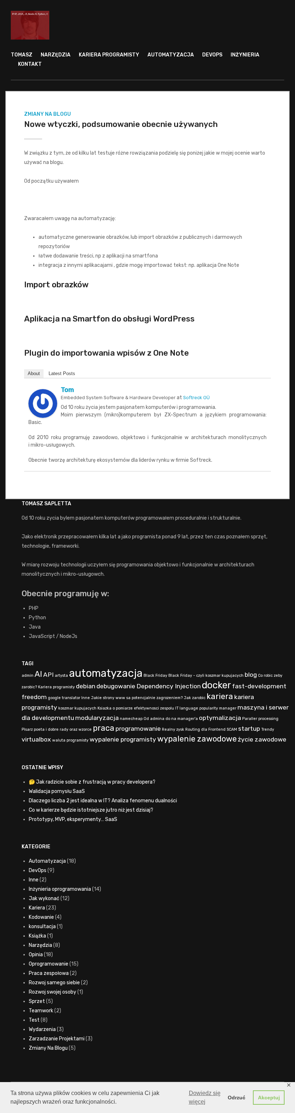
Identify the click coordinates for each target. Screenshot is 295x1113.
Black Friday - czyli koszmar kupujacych (206, 675)
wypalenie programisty (123, 739)
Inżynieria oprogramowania (60, 889)
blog (251, 674)
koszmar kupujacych (77, 708)
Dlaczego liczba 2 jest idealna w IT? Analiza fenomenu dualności (103, 801)
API (48, 674)
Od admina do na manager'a (171, 718)
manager (227, 708)
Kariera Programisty (109, 55)
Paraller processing (260, 718)
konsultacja (42, 926)
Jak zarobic (194, 697)
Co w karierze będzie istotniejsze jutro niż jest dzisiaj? (91, 810)
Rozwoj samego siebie (54, 983)
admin (27, 675)
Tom (67, 390)
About (34, 373)
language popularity (199, 708)
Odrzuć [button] (236, 1097)
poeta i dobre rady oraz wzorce (63, 729)
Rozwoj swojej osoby (52, 992)
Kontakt (30, 64)
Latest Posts (62, 373)
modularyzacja (97, 717)
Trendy (267, 729)
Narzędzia (56, 55)
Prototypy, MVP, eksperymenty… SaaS (73, 819)
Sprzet (37, 1001)
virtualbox (36, 739)
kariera (219, 696)
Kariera (37, 908)
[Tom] (42, 403)
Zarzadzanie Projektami (57, 1039)
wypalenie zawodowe (197, 739)
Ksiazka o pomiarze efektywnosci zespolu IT (137, 708)
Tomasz (21, 55)
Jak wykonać (44, 898)
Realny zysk (173, 729)
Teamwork (41, 1011)
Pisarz (27, 729)
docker (216, 685)
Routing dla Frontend (205, 729)
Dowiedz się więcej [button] (205, 1097)
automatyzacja (105, 673)
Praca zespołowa (49, 973)
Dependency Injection (168, 686)
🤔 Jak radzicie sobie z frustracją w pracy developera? (92, 782)
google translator (64, 697)
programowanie (138, 728)
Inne (85, 697)
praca (103, 728)
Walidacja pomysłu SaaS (57, 791)
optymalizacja (220, 717)
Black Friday (155, 675)
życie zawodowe (262, 739)
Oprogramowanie (48, 964)
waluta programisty (70, 740)
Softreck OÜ (196, 397)
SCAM (232, 729)
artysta (61, 675)
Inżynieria (245, 55)
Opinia (36, 955)
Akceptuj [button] (269, 1097)
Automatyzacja (171, 55)
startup (249, 728)
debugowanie (115, 686)
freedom (34, 697)
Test (34, 1020)
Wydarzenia (42, 1029)
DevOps (212, 55)
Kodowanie (41, 917)
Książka (37, 936)
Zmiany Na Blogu (47, 114)
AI (38, 674)
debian (85, 686)
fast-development (259, 686)
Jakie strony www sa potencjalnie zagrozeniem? (137, 697)
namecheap (131, 718)
